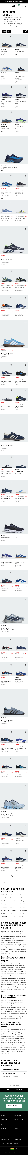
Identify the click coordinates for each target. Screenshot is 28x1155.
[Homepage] (13, 6)
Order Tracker (17, 1115)
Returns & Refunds (5, 1124)
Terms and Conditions (6, 1143)
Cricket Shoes (5, 910)
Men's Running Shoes (12, 904)
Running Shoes (3, 904)
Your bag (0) (19, 1089)
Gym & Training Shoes (3, 913)
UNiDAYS (3, 1128)
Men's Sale (22, 907)
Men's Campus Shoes (21, 895)
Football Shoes (3, 907)
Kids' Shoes (4, 901)
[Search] (22, 5)
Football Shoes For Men (13, 910)
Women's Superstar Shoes (21, 916)
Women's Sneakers (12, 901)
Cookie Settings (5, 1139)
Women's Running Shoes (12, 907)
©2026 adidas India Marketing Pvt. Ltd (14, 1153)
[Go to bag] (25, 5)
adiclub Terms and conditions (18, 1120)
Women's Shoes (3, 898)
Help (15, 1124)
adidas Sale (22, 904)
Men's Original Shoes (12, 913)
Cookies (16, 1143)
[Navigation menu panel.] (2, 5)
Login (7, 1089)
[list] (11, 31)
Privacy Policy (17, 1139)
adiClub (16, 1128)
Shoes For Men (4, 895)
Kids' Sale (21, 913)
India (16, 1148)
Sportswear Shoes (4, 916)
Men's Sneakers (12, 898)
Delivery (3, 1115)
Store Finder (4, 1119)
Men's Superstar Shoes (21, 898)
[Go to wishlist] (6, 5)
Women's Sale (23, 910)
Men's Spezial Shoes (23, 901)
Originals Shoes (12, 895)
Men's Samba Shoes (14, 916)
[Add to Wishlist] (11, 36)
